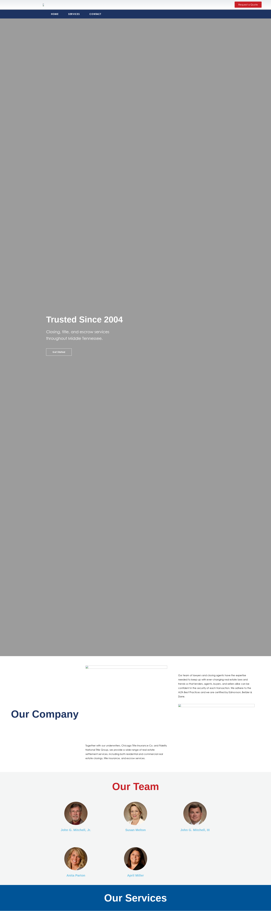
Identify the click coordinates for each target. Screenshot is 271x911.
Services (74, 14)
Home (54, 14)
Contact (95, 14)
